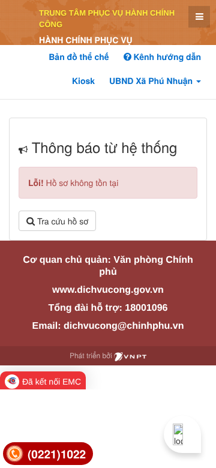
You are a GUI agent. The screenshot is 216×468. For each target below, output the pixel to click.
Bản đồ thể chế (79, 57)
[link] (48, 454)
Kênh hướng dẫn (166, 57)
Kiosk (83, 81)
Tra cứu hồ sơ (61, 221)
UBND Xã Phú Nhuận (152, 81)
